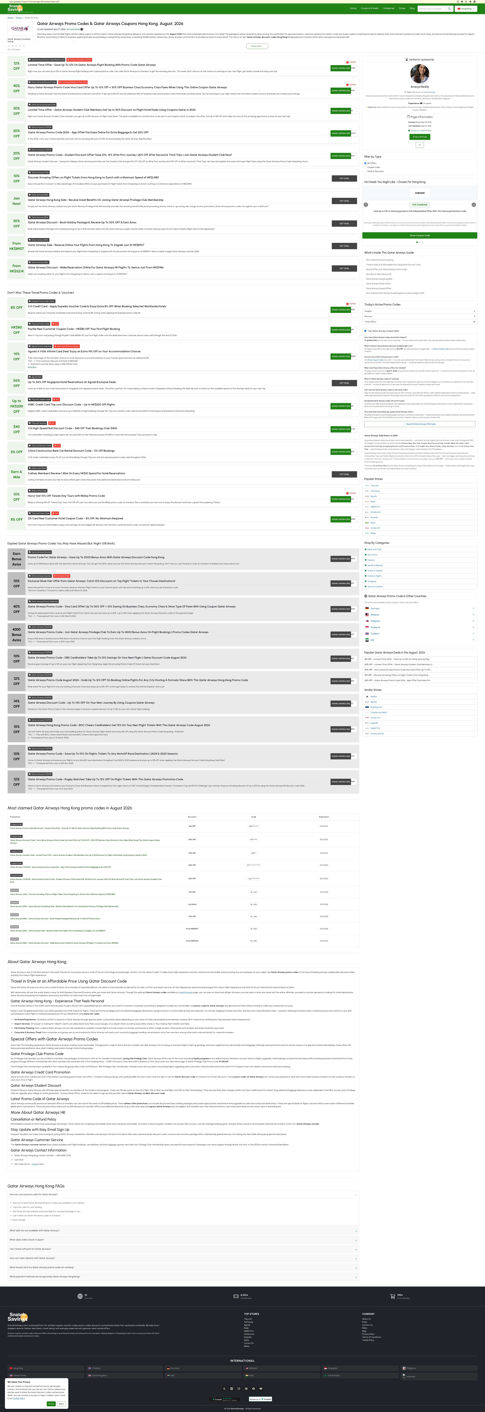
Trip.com (375, 485)
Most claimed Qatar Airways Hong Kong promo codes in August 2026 (395, 293)
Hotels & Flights (375, 576)
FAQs (364, 1328)
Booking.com (376, 707)
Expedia (374, 517)
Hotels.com (376, 512)
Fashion (371, 560)
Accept (51, 1404)
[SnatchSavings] (18, 1317)
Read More (32, 367)
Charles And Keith (379, 712)
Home (353, 8)
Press (364, 1322)
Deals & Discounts (375, 171)
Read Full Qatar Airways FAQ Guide (421, 424)
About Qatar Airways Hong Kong (379, 260)
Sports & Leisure (375, 586)
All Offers (371, 163)
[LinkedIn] (474, 2)
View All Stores (421, 137)
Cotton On (375, 528)
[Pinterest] (470, 2)
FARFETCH (375, 507)
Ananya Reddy (420, 86)
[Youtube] (260, 1389)
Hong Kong (466, 8)
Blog (412, 8)
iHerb (373, 522)
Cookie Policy (368, 1340)
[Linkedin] (231, 1389)
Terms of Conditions (371, 1337)
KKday (373, 533)
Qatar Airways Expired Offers (378, 288)
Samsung (375, 491)
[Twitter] (466, 2)
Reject (61, 1404)
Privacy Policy (368, 1334)
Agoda (374, 496)
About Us (366, 1319)
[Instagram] (458, 2)
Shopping (372, 581)
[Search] (449, 9)
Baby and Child (374, 549)
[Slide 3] (422, 242)
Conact (35, 1164)
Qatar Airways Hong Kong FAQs (379, 279)
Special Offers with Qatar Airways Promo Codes (386, 269)
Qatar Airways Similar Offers (378, 284)
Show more (256, 46)
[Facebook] (462, 2)
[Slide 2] (419, 242)
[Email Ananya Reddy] (420, 145)
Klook (373, 501)
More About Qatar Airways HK (378, 274)
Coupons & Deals (369, 8)
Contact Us (367, 1325)
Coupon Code (373, 167)
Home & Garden (375, 570)
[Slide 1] (417, 242)
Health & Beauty (375, 565)
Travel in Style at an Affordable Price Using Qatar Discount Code (393, 265)
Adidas (374, 696)
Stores (19, 17)
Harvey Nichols (377, 733)
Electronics (372, 555)
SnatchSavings (186, 992)
